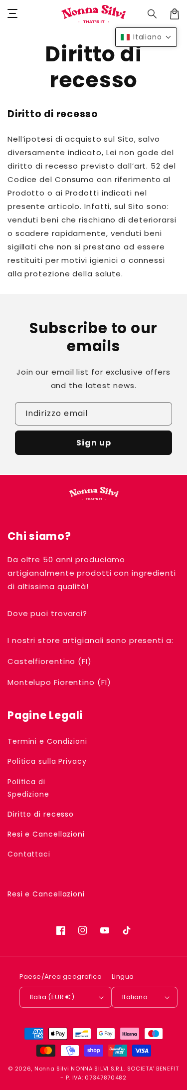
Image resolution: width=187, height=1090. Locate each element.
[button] (153, 14)
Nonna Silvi (51, 1069)
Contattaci (28, 854)
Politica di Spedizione (28, 788)
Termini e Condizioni (47, 741)
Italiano (135, 997)
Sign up (93, 442)
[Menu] (12, 14)
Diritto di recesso (40, 814)
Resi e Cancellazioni (46, 834)
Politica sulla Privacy (47, 761)
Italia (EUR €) (52, 997)
